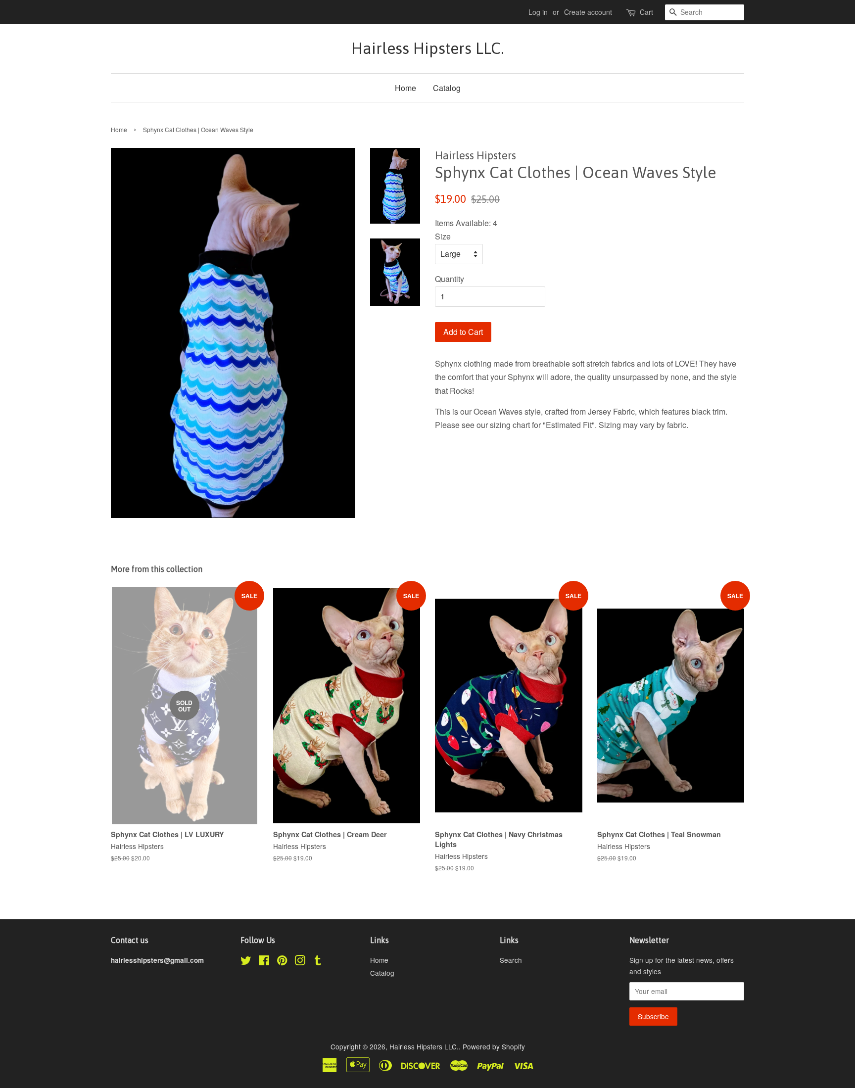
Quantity (449, 278)
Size (443, 236)
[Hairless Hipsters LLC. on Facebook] (264, 962)
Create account (588, 12)
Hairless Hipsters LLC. (427, 48)
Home (405, 88)
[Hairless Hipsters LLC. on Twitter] (245, 962)
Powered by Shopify (494, 1046)
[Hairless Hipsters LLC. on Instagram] (299, 962)
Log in (538, 12)
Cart (646, 12)
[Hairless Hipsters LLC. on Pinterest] (282, 962)
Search (511, 960)
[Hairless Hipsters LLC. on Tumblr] (317, 962)
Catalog (447, 88)
